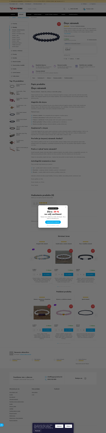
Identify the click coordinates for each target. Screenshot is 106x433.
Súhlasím (68, 426)
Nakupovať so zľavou (53, 222)
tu (52, 428)
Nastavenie (37, 431)
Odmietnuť (59, 426)
